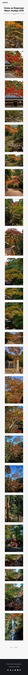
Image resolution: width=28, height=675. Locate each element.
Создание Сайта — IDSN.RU (14, 666)
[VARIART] (5, 2)
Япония (18, 13)
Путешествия (14, 13)
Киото (11, 647)
